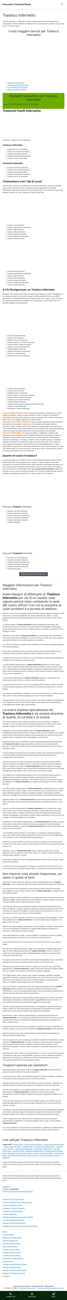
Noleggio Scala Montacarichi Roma (15, 1264)
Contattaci (6, 1276)
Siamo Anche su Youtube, (36, 1155)
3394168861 (14, 1189)
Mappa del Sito (49, 1286)
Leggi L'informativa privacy (22, 1286)
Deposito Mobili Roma (10, 1240)
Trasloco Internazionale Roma (53, 1144)
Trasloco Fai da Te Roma (11, 1249)
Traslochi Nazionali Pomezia (12, 1205)
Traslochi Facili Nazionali (15, 83)
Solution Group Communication (47, 1288)
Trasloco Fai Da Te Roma (12, 1147)
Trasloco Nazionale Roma (33, 1144)
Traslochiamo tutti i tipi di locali (18, 85)
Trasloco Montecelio (10, 1214)
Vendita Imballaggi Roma (24, 1149)
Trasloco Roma (17, 1144)
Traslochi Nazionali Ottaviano (13, 1211)
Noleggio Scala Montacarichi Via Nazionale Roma (20, 1226)
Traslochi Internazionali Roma (44, 1147)
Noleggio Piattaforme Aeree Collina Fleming (18, 1217)
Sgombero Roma (19, 1151)
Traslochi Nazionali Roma (11, 1255)
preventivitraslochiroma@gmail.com (20, 1191)
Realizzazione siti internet (28, 1288)
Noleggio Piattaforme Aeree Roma (20, 1153)
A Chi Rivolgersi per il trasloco (17, 87)
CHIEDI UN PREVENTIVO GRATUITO (33, 574)
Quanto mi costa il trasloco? (17, 89)
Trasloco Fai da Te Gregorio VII (13, 1199)
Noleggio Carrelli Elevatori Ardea (14, 1223)
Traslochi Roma (27, 1147)
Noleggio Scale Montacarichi (43, 1153)
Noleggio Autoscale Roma (35, 1151)
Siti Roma (61, 1288)
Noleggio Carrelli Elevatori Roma (14, 1273)
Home (5, 1232)
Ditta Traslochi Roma (10, 1246)
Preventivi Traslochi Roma (17, 4)
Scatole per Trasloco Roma (43, 1149)
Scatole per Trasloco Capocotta (14, 1208)
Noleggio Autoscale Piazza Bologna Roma (17, 1202)
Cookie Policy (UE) (37, 1286)
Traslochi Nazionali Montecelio (13, 1220)
